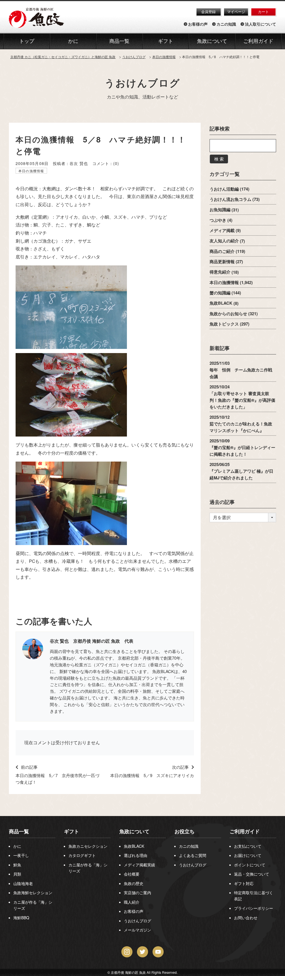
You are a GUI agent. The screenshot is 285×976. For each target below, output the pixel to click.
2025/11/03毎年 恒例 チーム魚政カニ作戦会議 (241, 369)
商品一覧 (19, 831)
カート (263, 11)
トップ (26, 41)
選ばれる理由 (135, 855)
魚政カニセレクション (87, 846)
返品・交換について (251, 874)
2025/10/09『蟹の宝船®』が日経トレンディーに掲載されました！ (242, 447)
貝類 (17, 874)
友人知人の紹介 (224, 241)
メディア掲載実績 (139, 864)
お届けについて (247, 855)
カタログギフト (82, 855)
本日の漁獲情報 (31, 170)
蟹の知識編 (220, 293)
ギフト (71, 831)
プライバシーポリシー (253, 908)
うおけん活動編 (224, 189)
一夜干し (21, 855)
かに (17, 846)
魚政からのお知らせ (228, 313)
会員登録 (208, 11)
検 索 (219, 159)
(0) (116, 163)
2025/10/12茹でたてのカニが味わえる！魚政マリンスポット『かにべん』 (241, 423)
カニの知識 (226, 24)
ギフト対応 (244, 883)
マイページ (236, 11)
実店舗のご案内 (137, 892)
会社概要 (131, 874)
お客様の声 (198, 24)
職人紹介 (131, 902)
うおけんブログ (142, 82)
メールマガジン (137, 930)
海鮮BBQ (21, 917)
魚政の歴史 (133, 883)
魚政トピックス (224, 324)
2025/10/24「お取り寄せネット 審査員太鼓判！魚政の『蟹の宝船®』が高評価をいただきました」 (242, 397)
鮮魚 (17, 864)
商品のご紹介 (222, 251)
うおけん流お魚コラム (230, 199)
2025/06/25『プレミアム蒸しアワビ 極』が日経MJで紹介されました (241, 471)
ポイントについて (249, 864)
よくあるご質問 (192, 855)
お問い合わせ (245, 917)
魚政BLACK (221, 303)
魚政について (212, 41)
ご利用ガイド (258, 41)
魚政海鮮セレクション (32, 892)
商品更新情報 (222, 261)
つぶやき (218, 220)
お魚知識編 (220, 210)
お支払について (247, 846)
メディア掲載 (222, 230)
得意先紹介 (220, 272)
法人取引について (260, 24)
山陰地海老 (23, 883)
